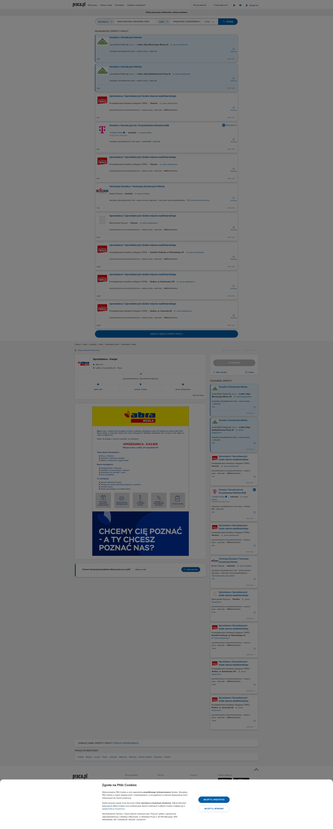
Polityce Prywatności (116, 809)
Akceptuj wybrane (214, 809)
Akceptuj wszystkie (214, 800)
